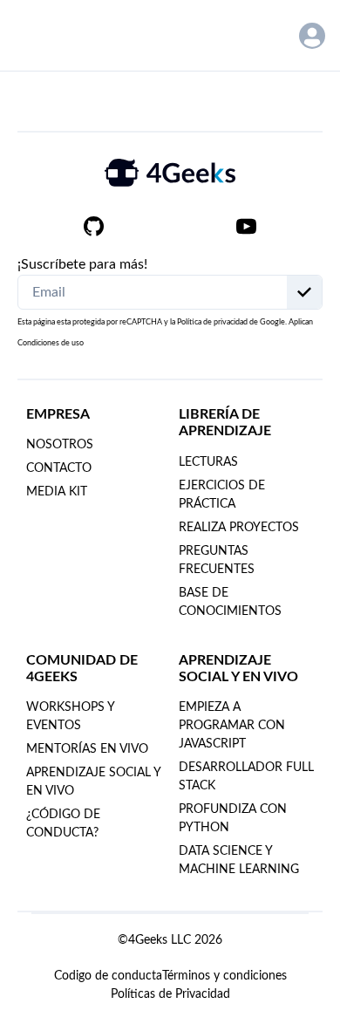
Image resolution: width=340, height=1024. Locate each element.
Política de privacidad (212, 322)
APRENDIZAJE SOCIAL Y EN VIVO (93, 782)
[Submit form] (304, 292)
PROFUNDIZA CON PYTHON (233, 818)
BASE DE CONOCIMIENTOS (230, 602)
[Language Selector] (266, 35)
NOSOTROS (59, 445)
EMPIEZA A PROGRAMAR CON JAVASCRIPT (232, 725)
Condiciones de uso (50, 343)
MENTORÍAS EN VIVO (87, 749)
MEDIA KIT (56, 492)
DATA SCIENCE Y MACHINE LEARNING (239, 860)
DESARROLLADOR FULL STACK (246, 776)
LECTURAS (208, 462)
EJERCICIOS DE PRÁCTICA (222, 495)
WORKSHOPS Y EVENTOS (70, 716)
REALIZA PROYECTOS (239, 528)
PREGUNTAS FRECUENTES (217, 560)
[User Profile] (312, 36)
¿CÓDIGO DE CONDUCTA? (63, 824)
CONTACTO (59, 468)
